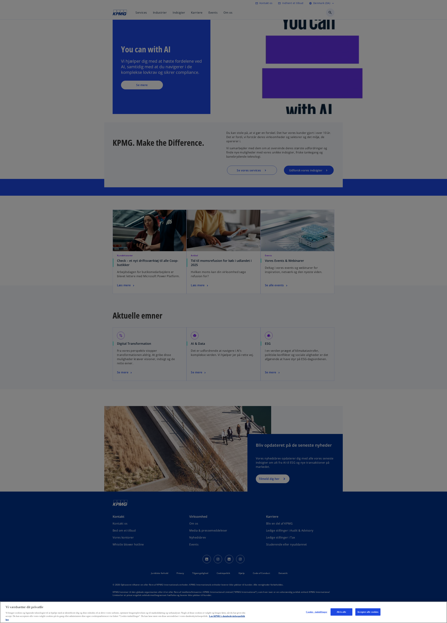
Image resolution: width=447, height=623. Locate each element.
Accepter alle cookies (368, 612)
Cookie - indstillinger (316, 612)
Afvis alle (341, 612)
